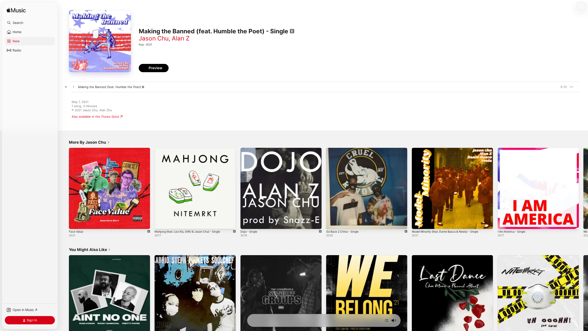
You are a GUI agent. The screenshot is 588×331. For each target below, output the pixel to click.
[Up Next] (386, 320)
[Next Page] (583, 188)
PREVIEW (562, 87)
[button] (30, 23)
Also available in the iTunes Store (95, 116)
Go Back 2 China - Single (344, 149)
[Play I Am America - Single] (503, 223)
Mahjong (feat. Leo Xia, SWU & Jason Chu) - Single (191, 149)
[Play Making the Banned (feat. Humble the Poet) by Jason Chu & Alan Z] (73, 87)
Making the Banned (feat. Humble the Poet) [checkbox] (109, 87)
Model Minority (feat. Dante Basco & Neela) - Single (449, 149)
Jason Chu (154, 38)
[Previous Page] (64, 188)
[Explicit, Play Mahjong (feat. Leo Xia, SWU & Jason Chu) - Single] (160, 223)
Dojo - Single (249, 149)
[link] (89, 142)
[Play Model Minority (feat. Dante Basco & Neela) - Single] (417, 223)
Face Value (77, 149)
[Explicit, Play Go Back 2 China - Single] (331, 223)
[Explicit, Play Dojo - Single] (246, 223)
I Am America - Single (513, 149)
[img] (16, 10)
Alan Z (180, 38)
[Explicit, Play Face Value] (74, 223)
